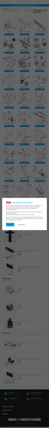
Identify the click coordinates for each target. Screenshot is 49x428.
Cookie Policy (31, 214)
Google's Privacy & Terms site (16, 219)
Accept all (9, 224)
